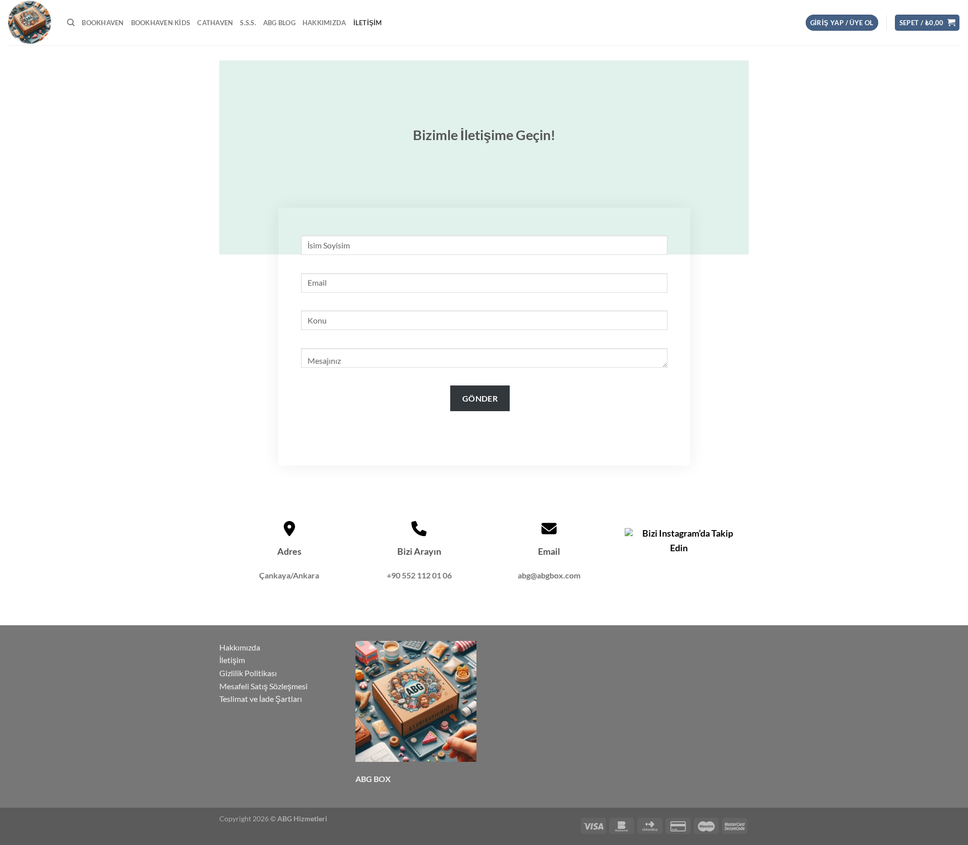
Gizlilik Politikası (248, 673)
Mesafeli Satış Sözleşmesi (263, 686)
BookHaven (103, 23)
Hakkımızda (324, 23)
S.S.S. (248, 23)
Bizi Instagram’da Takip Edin (687, 540)
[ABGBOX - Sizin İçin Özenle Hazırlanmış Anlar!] (30, 23)
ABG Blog (279, 23)
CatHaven (215, 23)
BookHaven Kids (161, 23)
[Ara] (71, 22)
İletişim (367, 23)
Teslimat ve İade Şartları (260, 698)
